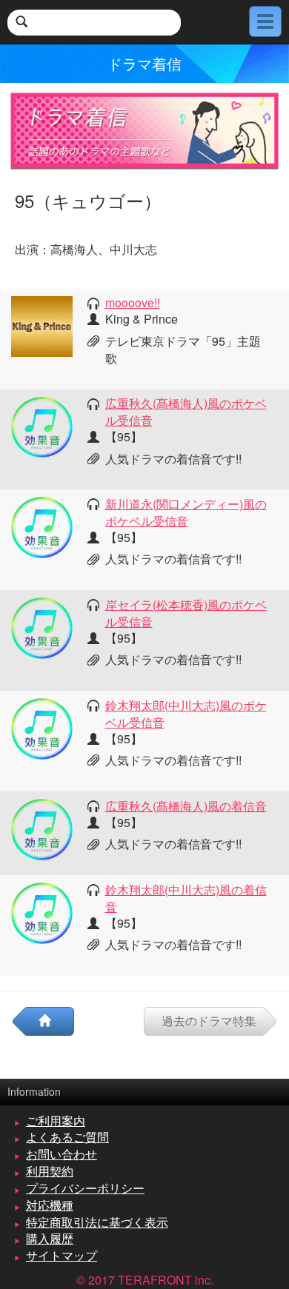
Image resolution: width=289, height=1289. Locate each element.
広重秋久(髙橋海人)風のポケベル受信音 (186, 412)
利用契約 (49, 1170)
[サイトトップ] (50, 1021)
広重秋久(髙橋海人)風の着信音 (186, 805)
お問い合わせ (61, 1153)
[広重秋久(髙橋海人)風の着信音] (42, 828)
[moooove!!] (42, 324)
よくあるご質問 (67, 1136)
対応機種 (49, 1204)
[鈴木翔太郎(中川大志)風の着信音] (42, 911)
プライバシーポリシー (85, 1187)
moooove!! (132, 302)
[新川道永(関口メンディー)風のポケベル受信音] (42, 526)
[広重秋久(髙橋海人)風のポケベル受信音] (42, 425)
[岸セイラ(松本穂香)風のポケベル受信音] (42, 626)
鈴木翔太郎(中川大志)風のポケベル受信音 (186, 714)
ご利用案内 (55, 1120)
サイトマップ (61, 1255)
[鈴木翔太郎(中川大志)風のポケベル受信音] (42, 727)
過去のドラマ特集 (209, 1020)
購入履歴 (49, 1238)
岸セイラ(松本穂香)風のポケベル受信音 (186, 613)
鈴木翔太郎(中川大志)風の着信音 (186, 898)
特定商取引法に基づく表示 (97, 1222)
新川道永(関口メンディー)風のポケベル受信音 (186, 512)
